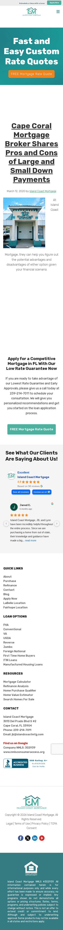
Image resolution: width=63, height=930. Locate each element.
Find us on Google (15, 743)
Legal (9, 823)
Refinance (10, 585)
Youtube (42, 838)
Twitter (27, 838)
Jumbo (7, 646)
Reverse (8, 642)
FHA (6, 624)
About (7, 576)
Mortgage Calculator (17, 681)
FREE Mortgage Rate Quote (31, 74)
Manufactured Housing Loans (23, 664)
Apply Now (54, 3)
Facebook (20, 838)
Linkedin (34, 838)
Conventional (12, 629)
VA (5, 633)
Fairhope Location (15, 607)
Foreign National (14, 651)
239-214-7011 (19, 393)
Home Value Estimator (18, 695)
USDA (7, 638)
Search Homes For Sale (18, 699)
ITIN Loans (10, 660)
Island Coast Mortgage (33, 477)
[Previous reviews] (6, 523)
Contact (8, 589)
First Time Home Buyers (19, 655)
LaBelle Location (14, 603)
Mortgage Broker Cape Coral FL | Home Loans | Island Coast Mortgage (31, 12)
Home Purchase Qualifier (19, 690)
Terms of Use (22, 823)
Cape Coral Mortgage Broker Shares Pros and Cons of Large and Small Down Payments (31, 152)
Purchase (9, 581)
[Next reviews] (57, 523)
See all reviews (21, 492)
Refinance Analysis (16, 686)
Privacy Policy (40, 823)
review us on (40, 492)
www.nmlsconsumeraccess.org (24, 752)
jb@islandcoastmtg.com (28, 734)
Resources (13, 673)
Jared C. (25, 505)
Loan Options (15, 616)
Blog (6, 594)
